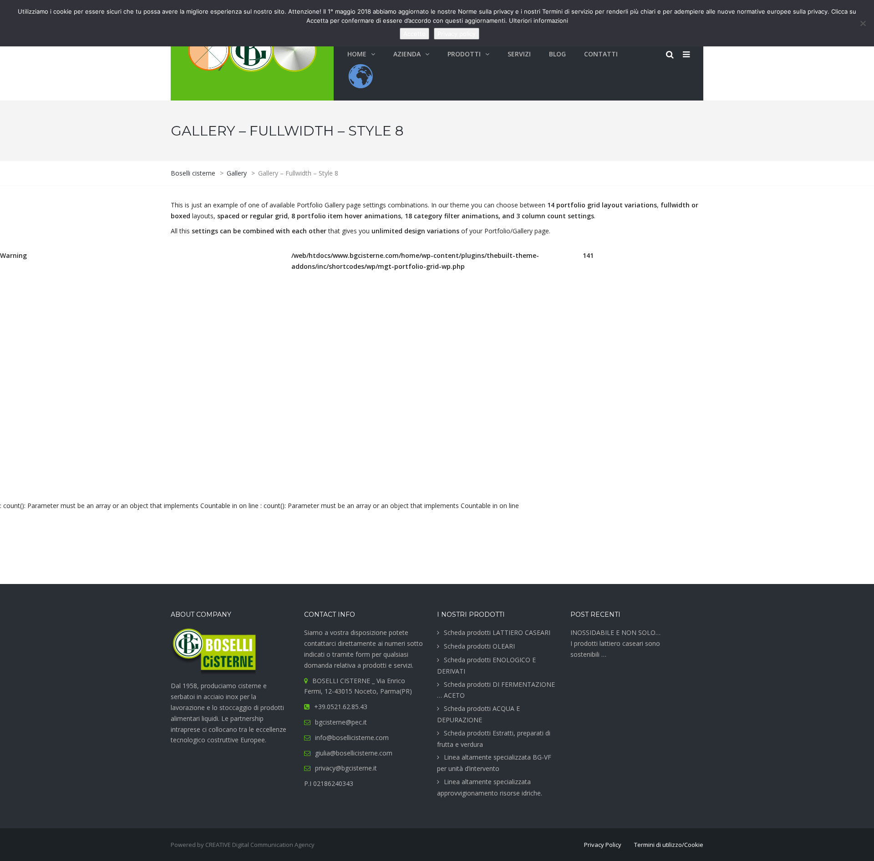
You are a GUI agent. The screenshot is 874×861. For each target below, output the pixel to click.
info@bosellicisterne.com (352, 737)
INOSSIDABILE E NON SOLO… (615, 632)
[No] (862, 23)
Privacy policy (456, 33)
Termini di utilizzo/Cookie (668, 845)
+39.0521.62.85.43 (340, 706)
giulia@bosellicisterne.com (353, 753)
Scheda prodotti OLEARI (479, 646)
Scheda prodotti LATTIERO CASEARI (497, 632)
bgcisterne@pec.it (341, 722)
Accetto (414, 33)
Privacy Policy (602, 845)
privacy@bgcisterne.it (346, 768)
